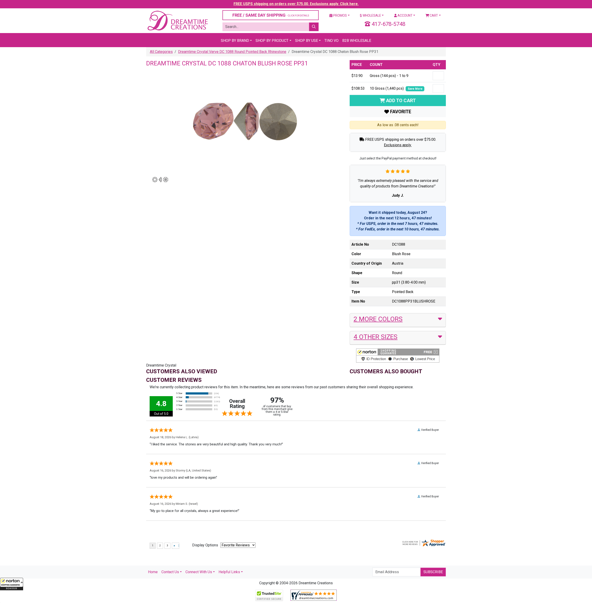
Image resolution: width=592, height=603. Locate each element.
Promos (340, 15)
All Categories (161, 51)
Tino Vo (331, 40)
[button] (11, 584)
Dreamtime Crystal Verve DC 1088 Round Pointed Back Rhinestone (232, 51)
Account (405, 15)
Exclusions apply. (398, 145)
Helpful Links (229, 572)
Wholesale (371, 15)
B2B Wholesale (356, 40)
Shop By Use (306, 40)
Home (153, 572)
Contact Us (170, 572)
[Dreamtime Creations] (177, 20)
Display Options (205, 545)
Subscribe (433, 572)
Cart (433, 15)
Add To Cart (400, 100)
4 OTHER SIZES (376, 337)
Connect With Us (198, 572)
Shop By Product (272, 40)
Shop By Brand (235, 40)
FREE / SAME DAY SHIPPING (270, 15)
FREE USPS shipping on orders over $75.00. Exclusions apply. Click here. (296, 4)
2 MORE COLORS (378, 319)
